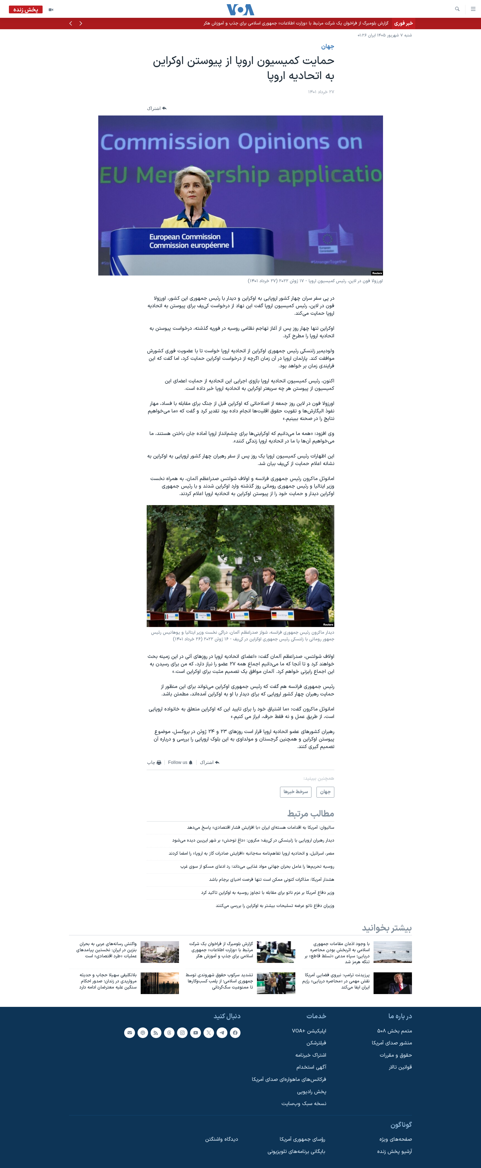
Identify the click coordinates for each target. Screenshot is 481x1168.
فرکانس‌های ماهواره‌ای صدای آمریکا (289, 1079)
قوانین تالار (400, 1067)
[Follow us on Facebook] (235, 1032)
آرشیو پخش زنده (394, 1151)
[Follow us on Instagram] (182, 1032)
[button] (81, 24)
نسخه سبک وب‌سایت (303, 1104)
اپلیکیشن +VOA (309, 1031)
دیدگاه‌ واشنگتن (221, 1139)
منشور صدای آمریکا (392, 1043)
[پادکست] (143, 1032)
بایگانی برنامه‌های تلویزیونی (296, 1151)
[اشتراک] (129, 1032)
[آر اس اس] (156, 1032)
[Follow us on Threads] (169, 1032)
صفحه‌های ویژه (395, 1139)
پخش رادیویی (311, 1092)
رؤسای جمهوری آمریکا (302, 1139)
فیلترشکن (316, 1043)
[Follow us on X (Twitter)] (208, 1032)
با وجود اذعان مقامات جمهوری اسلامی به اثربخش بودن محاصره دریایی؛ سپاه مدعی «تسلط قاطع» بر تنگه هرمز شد (284, 23)
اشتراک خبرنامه (310, 1055)
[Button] (156, 108)
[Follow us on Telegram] (222, 1032)
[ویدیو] (51, 10)
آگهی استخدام (311, 1067)
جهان (327, 46)
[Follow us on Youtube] (195, 1032)
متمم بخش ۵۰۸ (394, 1031)
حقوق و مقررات (396, 1055)
